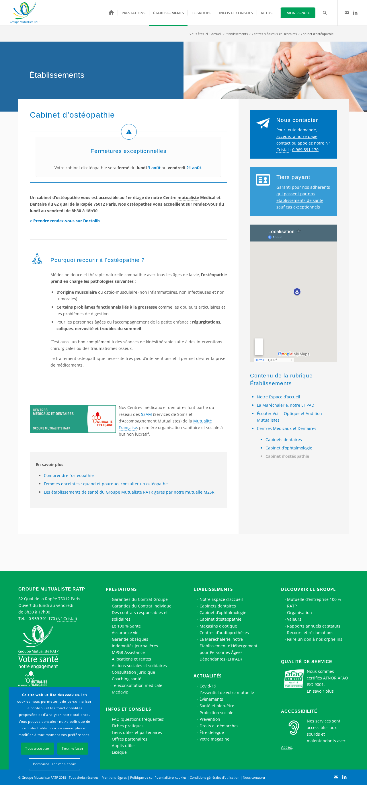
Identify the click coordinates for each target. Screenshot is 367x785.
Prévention (210, 719)
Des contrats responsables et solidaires (140, 616)
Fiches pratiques (128, 725)
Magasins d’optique (218, 626)
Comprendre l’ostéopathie (69, 475)
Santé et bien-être (217, 705)
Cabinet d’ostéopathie (287, 456)
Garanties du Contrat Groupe (140, 599)
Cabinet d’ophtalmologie (289, 448)
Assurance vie (125, 632)
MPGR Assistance (128, 652)
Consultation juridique (133, 672)
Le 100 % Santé (126, 626)
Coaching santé (126, 678)
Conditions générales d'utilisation (214, 777)
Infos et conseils (128, 709)
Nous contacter (297, 120)
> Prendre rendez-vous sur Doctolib (65, 220)
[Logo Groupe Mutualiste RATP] (27, 13)
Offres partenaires (129, 739)
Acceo (286, 747)
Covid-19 (208, 686)
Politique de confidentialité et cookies (158, 777)
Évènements (211, 699)
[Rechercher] (324, 13)
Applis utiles (124, 745)
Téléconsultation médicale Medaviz (137, 689)
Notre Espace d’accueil (278, 397)
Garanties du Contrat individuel (142, 606)
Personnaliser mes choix (54, 763)
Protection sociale (216, 712)
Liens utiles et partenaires (137, 732)
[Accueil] (111, 13)
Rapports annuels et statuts (313, 626)
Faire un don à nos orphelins (314, 639)
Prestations (121, 589)
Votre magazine (214, 739)
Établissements (213, 589)
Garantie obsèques (130, 639)
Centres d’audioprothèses (224, 632)
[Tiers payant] (263, 180)
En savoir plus (320, 691)
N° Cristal (66, 618)
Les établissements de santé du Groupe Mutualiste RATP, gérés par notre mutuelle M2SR (129, 492)
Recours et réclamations (310, 632)
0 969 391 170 (305, 149)
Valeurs (294, 619)
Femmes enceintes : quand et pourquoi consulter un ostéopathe (106, 483)
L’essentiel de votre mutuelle (227, 692)
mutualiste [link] (188, 197)
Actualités (208, 676)
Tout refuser (72, 748)
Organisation (299, 612)
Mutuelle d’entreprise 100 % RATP (314, 603)
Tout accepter (37, 748)
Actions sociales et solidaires (139, 665)
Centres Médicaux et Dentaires (286, 428)
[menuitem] (111, 13)
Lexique (119, 752)
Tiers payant (293, 177)
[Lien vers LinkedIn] (355, 12)
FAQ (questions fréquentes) (138, 719)
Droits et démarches (219, 725)
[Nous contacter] (263, 123)
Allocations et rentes (131, 659)
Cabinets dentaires (284, 439)
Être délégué (212, 732)
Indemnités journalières (135, 645)
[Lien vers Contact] (346, 12)
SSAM (146, 414)
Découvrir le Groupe (308, 589)
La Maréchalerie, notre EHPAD (285, 405)
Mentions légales (114, 777)
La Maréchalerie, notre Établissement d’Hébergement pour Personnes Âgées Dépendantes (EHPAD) (228, 649)
